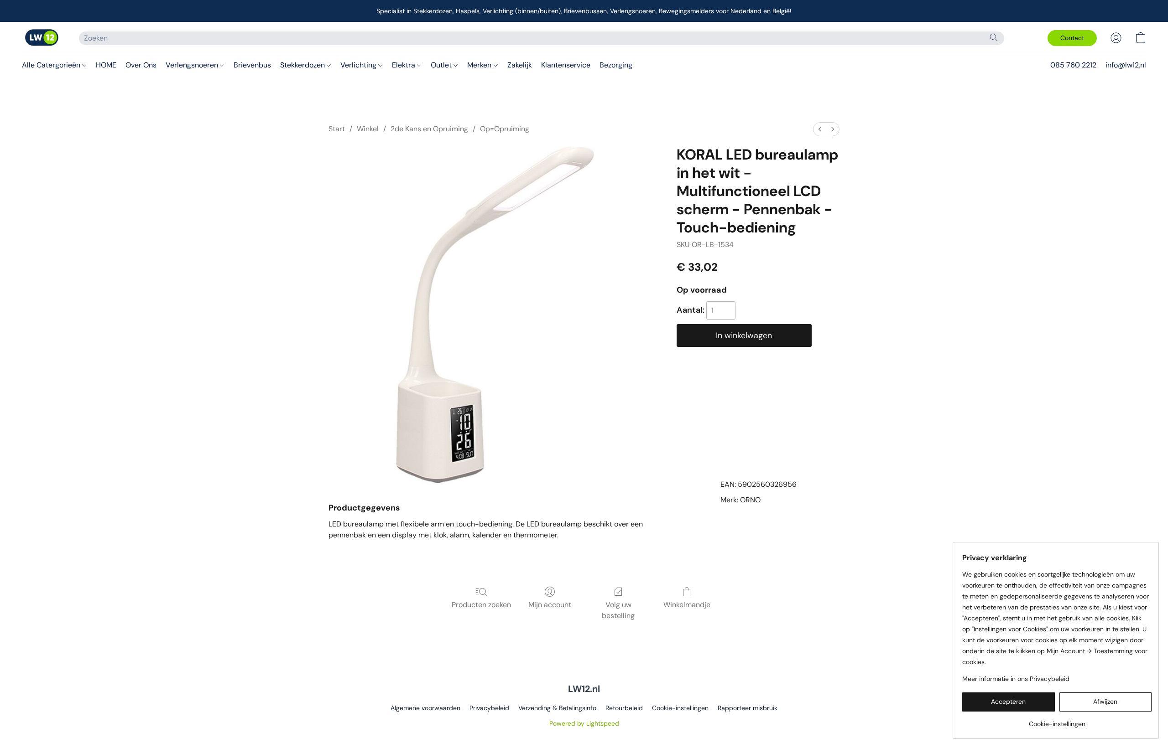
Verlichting (359, 65)
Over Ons (140, 65)
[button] (41, 37)
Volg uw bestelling (618, 610)
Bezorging (616, 65)
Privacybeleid (489, 708)
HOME (106, 65)
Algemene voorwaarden (425, 708)
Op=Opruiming (504, 129)
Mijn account (549, 604)
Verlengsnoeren (193, 65)
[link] (1057, 720)
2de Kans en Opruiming (429, 129)
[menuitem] (819, 129)
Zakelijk (519, 65)
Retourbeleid (624, 708)
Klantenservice (565, 65)
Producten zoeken (481, 604)
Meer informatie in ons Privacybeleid (1015, 679)
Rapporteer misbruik (747, 708)
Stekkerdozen (303, 65)
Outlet (442, 65)
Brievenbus (252, 65)
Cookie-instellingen (680, 708)
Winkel (368, 129)
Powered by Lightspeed (584, 723)
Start (336, 129)
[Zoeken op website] (994, 37)
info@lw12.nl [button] (1125, 65)
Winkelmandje (686, 604)
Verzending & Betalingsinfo (557, 708)
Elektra (404, 65)
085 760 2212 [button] (1073, 65)
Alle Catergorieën (52, 65)
